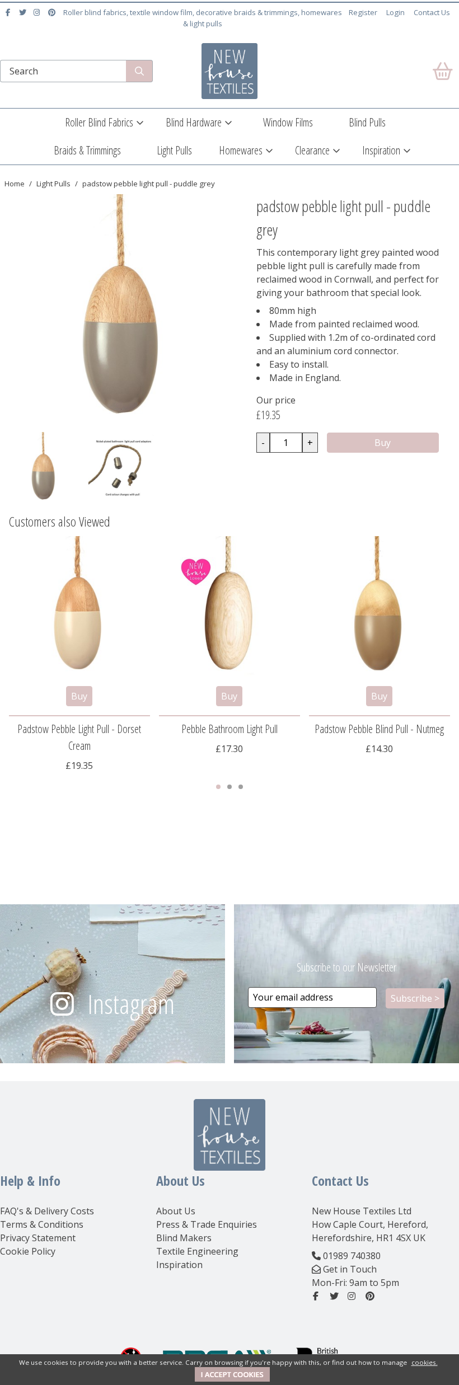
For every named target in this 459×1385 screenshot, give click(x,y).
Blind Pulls (367, 122)
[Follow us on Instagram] (38, 12)
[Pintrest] (53, 12)
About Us (175, 1211)
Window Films (288, 122)
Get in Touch (350, 1269)
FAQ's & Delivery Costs (47, 1211)
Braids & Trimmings (87, 150)
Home (14, 184)
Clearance (312, 150)
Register (363, 12)
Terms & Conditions (41, 1224)
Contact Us (432, 12)
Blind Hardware (194, 122)
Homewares (241, 150)
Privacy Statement (38, 1238)
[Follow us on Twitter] (24, 12)
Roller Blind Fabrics (99, 122)
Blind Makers (184, 1238)
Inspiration (381, 150)
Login (395, 12)
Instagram (131, 1003)
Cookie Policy (27, 1251)
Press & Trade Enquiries (206, 1224)
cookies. (424, 1362)
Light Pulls (174, 150)
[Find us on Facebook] (9, 12)
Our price (276, 400)
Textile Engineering (197, 1251)
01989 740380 (352, 1256)
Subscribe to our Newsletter (346, 967)
